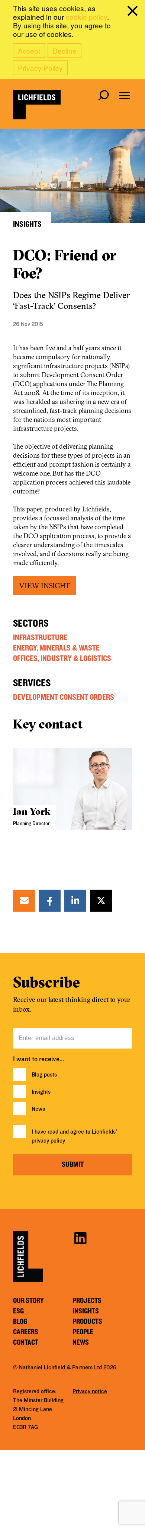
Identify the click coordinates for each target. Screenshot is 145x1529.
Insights (41, 1092)
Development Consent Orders (63, 697)
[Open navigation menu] (124, 95)
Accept (29, 51)
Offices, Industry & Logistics (62, 658)
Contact (25, 1342)
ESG (18, 1311)
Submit (73, 1164)
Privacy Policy (40, 68)
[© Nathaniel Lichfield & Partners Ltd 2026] (37, 104)
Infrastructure (40, 637)
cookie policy (86, 17)
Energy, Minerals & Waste (56, 648)
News (38, 1109)
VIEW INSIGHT (44, 585)
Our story (28, 1300)
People (82, 1332)
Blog (20, 1321)
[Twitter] (101, 901)
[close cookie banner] (133, 12)
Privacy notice (89, 1391)
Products (87, 1321)
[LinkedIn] (75, 901)
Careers (25, 1332)
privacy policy (48, 1141)
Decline (64, 51)
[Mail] (24, 901)
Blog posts (44, 1075)
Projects (87, 1300)
